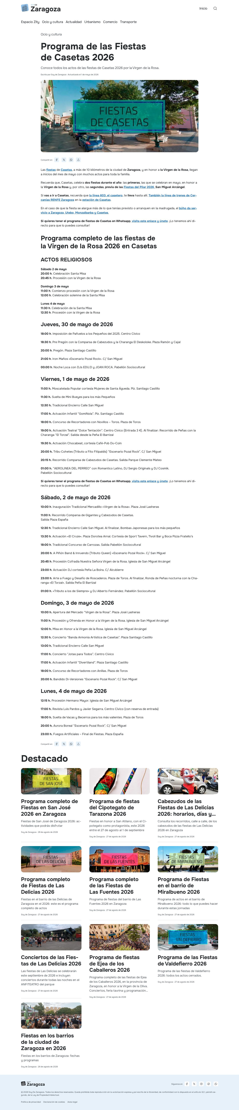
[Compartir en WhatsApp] (71, 159)
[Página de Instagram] (201, 1084)
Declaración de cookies (54, 1102)
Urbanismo (92, 22)
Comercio (110, 22)
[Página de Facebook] (187, 1084)
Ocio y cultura (52, 22)
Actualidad (74, 22)
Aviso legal (72, 1102)
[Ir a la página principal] (40, 8)
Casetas (66, 170)
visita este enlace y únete (150, 221)
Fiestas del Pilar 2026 (139, 187)
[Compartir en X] (64, 159)
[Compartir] (78, 159)
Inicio (203, 8)
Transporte (128, 22)
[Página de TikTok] (208, 1084)
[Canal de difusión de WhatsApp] (216, 1084)
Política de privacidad (31, 1102)
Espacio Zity (30, 22)
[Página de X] (194, 1084)
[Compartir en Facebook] (56, 159)
